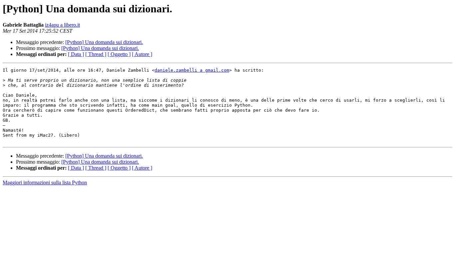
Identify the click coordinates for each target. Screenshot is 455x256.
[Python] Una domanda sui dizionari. (104, 42)
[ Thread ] (95, 54)
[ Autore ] (142, 54)
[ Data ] (76, 54)
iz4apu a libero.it (62, 25)
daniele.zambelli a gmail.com (192, 70)
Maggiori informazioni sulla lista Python (45, 182)
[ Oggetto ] (119, 54)
